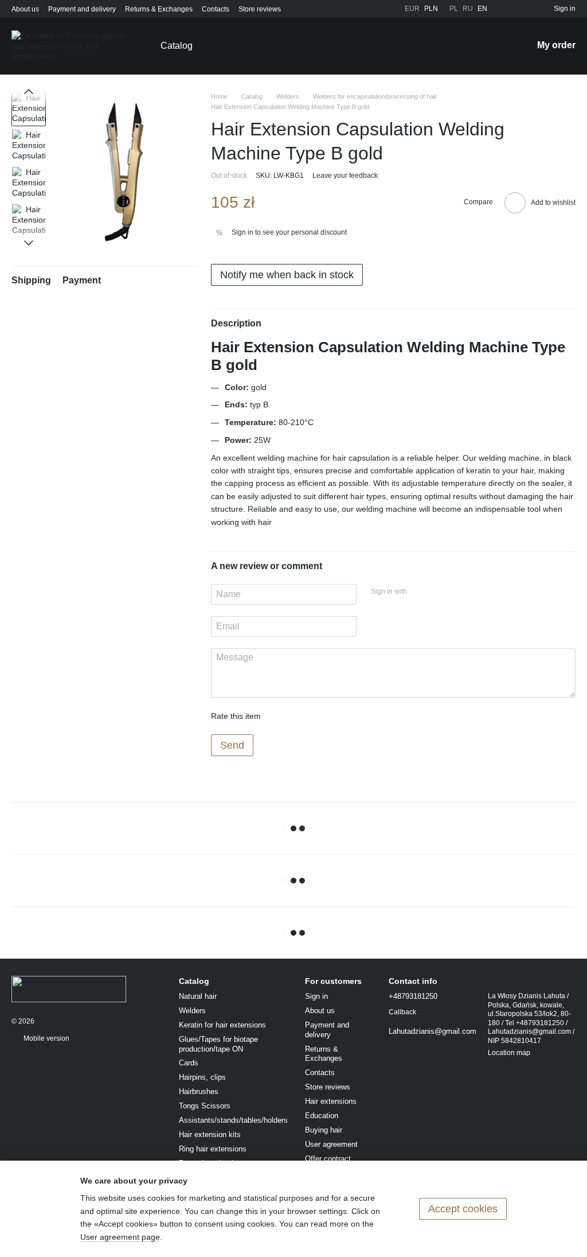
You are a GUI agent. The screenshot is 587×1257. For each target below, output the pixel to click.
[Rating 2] (298, 716)
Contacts (215, 9)
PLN (431, 8)
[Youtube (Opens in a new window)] (374, 8)
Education (321, 1115)
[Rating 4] (335, 716)
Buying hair (323, 1130)
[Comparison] (524, 8)
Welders (192, 1010)
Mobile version (45, 1038)
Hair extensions (331, 1101)
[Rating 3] (316, 716)
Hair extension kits (210, 1134)
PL (453, 8)
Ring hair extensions (212, 1149)
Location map (509, 1053)
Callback (402, 1012)
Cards (188, 1062)
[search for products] (493, 46)
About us (25, 9)
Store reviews (259, 9)
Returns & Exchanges (159, 9)
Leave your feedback (345, 176)
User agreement (331, 1144)
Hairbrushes (198, 1091)
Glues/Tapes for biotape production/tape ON (218, 1044)
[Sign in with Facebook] (419, 593)
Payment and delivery (82, 9)
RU (468, 8)
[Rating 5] (353, 716)
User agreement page (120, 1237)
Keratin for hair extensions (222, 1025)
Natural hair (198, 996)
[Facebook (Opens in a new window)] (361, 8)
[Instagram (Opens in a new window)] (347, 8)
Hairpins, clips (202, 1077)
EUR (412, 8)
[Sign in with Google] (438, 593)
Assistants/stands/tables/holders (233, 1120)
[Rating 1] (280, 716)
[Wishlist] (503, 8)
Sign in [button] (242, 232)
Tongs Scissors (204, 1106)
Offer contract (328, 1158)
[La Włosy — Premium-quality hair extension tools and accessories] (68, 988)
